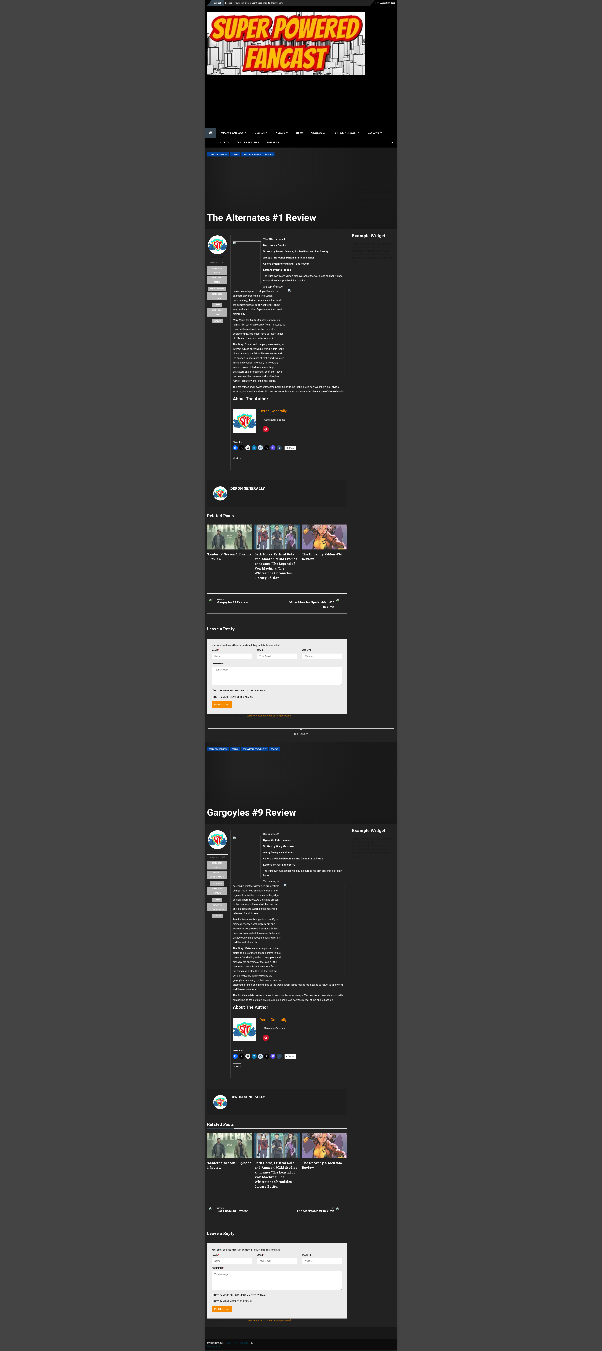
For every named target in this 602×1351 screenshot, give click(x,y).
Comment (218, 663)
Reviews (373, 132)
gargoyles (217, 884)
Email (260, 650)
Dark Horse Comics (252, 154)
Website (306, 650)
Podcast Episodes (232, 132)
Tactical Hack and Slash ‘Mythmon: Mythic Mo (246, 3)
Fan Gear (273, 142)
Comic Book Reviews (218, 154)
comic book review (217, 270)
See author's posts (274, 419)
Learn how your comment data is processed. (269, 715)
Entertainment (346, 132)
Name (215, 650)
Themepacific (214, 1346)
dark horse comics (217, 280)
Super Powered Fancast (238, 1343)
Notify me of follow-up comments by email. (240, 690)
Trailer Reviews (247, 142)
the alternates (217, 289)
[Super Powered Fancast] (210, 133)
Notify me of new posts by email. (233, 697)
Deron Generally (217, 257)
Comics (260, 132)
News (300, 132)
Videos (280, 132)
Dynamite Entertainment (254, 749)
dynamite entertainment (217, 875)
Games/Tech (319, 132)
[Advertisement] (301, 101)
